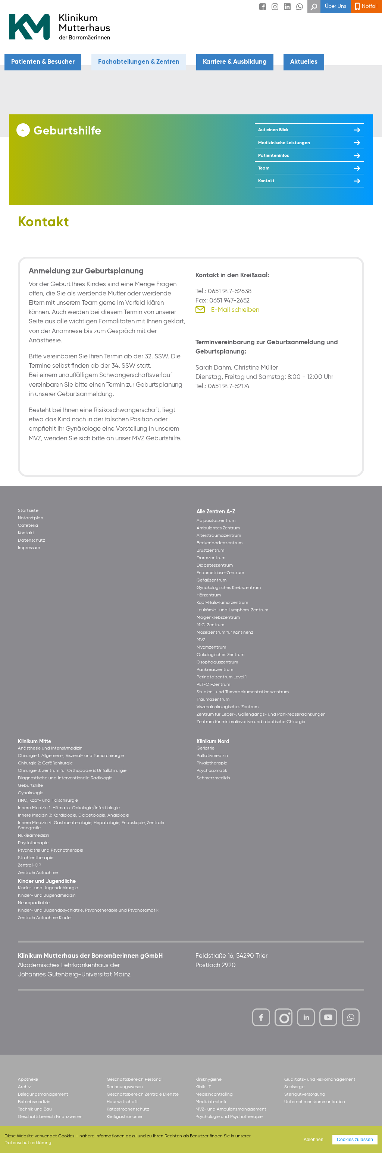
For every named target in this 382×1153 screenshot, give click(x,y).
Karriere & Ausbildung (235, 62)
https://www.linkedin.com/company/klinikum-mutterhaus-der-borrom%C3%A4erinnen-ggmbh (306, 1019)
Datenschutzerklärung (27, 1143)
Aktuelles (303, 62)
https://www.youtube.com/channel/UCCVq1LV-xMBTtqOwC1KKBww (328, 1018)
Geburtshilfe (67, 131)
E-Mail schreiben (235, 310)
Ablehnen (313, 1139)
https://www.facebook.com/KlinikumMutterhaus (261, 1017)
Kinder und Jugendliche (47, 881)
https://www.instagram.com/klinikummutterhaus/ (283, 1017)
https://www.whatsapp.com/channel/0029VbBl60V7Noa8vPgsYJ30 (351, 1017)
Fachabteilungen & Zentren (138, 62)
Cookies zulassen (355, 1139)
